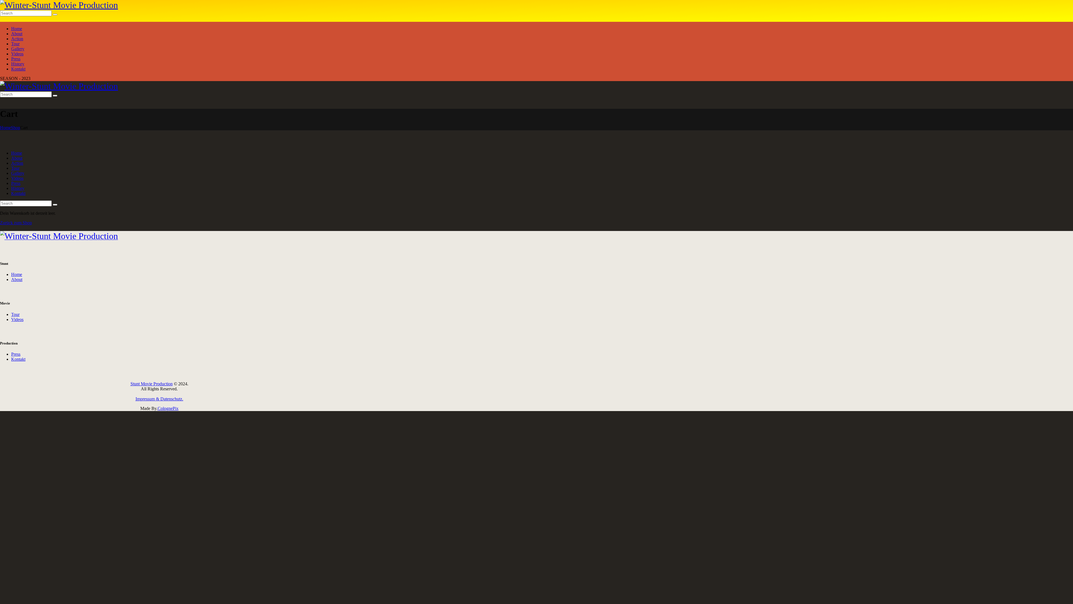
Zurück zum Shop (16, 222)
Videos (17, 319)
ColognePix (168, 408)
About (16, 279)
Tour (15, 314)
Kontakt (18, 359)
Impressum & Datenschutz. (159, 399)
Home (5, 127)
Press (15, 354)
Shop (15, 127)
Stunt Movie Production (151, 383)
